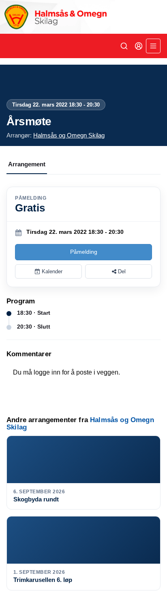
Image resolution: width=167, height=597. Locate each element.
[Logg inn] (138, 46)
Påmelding (83, 251)
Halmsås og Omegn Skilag (69, 135)
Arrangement (26, 164)
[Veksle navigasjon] (153, 46)
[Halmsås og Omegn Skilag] (83, 17)
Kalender (51, 271)
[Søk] (124, 46)
